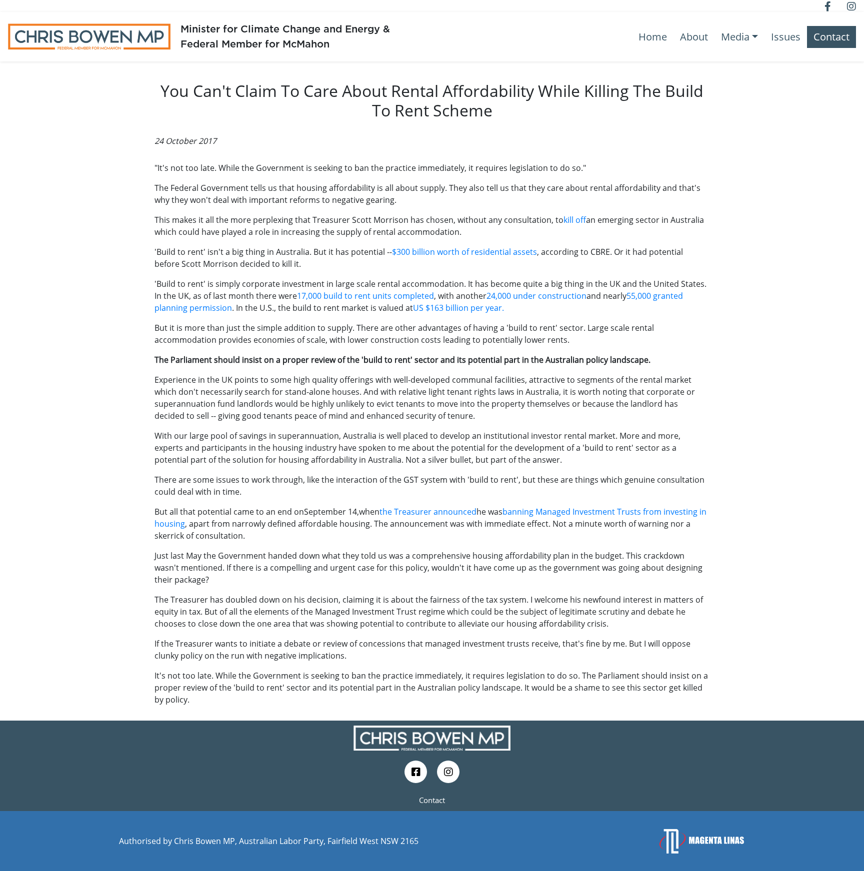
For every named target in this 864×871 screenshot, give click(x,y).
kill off (575, 219)
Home (652, 36)
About (694, 36)
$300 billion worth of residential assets (464, 251)
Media (735, 36)
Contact (832, 36)
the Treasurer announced (428, 511)
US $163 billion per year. (458, 307)
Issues (785, 36)
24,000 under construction (536, 295)
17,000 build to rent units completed (365, 295)
